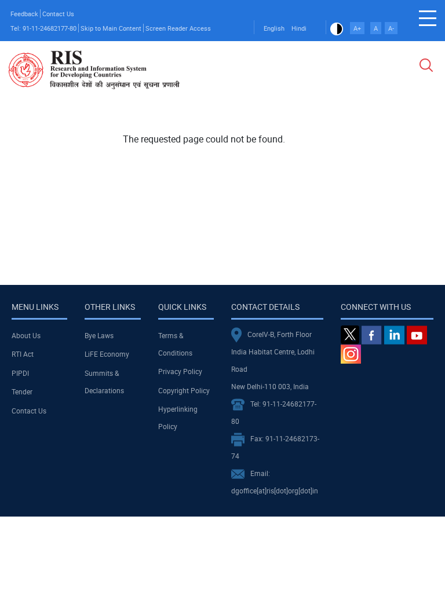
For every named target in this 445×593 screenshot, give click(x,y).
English (274, 28)
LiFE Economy (107, 353)
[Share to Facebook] (347, 124)
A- (391, 28)
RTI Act (23, 353)
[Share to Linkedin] (379, 124)
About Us (26, 335)
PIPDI (20, 373)
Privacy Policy (180, 371)
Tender (22, 391)
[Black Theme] (337, 28)
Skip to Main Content (111, 28)
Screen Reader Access (178, 28)
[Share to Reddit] (396, 124)
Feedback (24, 13)
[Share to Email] (412, 124)
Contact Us (58, 13)
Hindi (299, 28)
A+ (357, 28)
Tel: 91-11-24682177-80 (43, 28)
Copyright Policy (184, 390)
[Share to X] (363, 124)
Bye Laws (99, 335)
